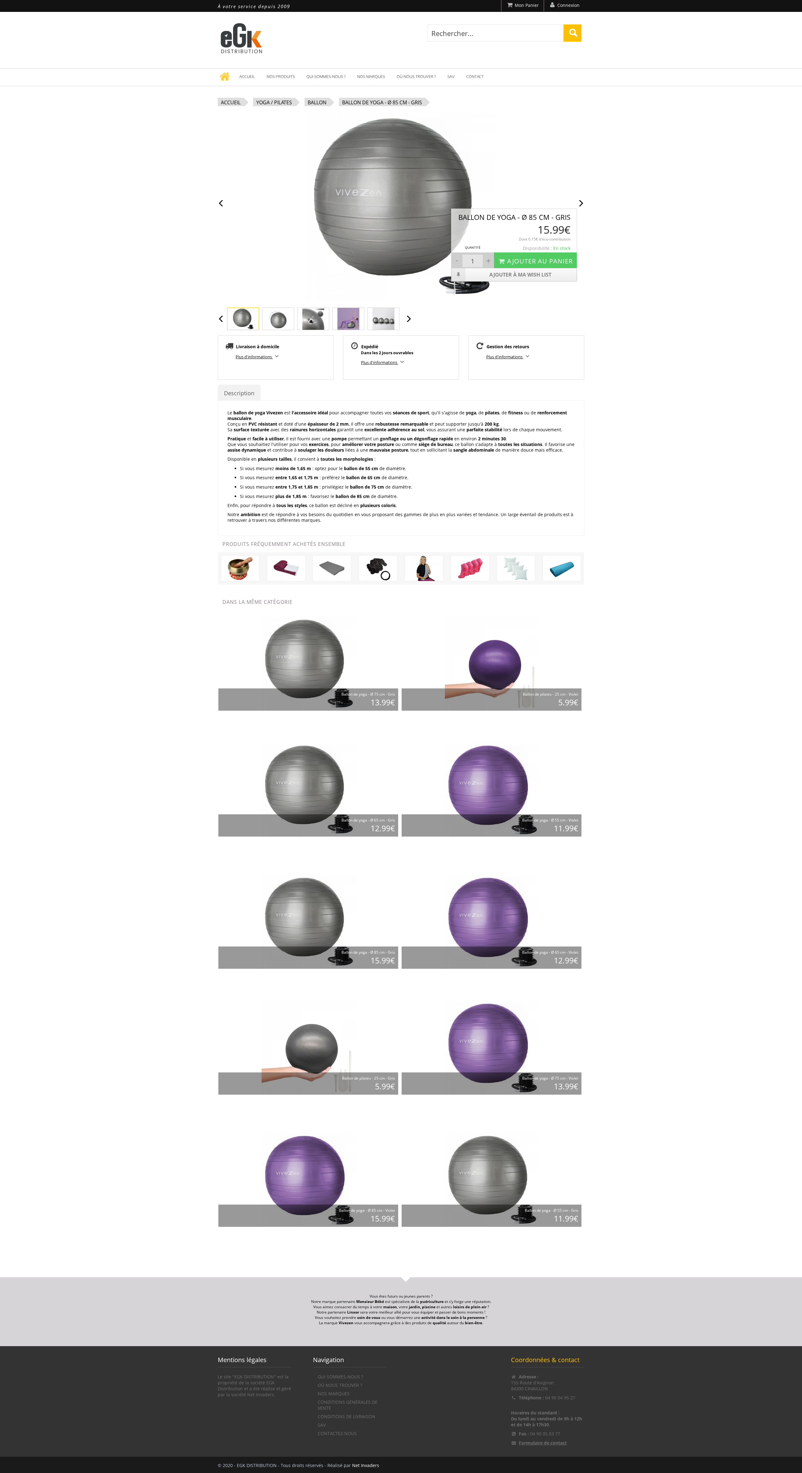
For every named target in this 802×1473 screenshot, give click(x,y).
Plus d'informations (254, 357)
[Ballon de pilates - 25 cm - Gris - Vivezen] (309, 1047)
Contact (475, 76)
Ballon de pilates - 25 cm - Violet (550, 694)
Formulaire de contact (543, 1443)
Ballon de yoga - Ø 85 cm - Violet (367, 1210)
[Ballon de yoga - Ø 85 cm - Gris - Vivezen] (309, 921)
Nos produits (281, 76)
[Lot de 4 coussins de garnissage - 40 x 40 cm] (516, 568)
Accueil (247, 76)
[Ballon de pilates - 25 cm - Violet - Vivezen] (492, 663)
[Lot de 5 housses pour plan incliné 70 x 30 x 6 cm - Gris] (332, 568)
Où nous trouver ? (416, 76)
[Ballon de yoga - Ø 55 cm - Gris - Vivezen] (492, 1179)
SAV (451, 76)
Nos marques (371, 76)
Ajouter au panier (540, 261)
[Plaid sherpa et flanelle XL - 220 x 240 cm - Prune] (286, 568)
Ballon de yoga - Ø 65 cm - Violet (550, 952)
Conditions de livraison (346, 1416)
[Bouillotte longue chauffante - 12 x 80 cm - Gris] (424, 568)
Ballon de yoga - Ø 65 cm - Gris (368, 820)
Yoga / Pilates (274, 102)
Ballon (317, 102)
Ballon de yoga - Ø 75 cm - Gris (368, 694)
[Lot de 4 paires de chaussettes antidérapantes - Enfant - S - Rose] (470, 568)
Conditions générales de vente (348, 1405)
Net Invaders (365, 1465)
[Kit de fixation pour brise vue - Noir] (378, 568)
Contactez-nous (337, 1433)
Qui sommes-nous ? (326, 76)
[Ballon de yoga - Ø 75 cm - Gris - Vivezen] (309, 663)
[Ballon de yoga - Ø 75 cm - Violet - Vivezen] (492, 1047)
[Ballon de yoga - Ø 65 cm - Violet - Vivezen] (492, 921)
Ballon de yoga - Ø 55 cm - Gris (551, 1210)
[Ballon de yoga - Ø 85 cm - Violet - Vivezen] (309, 1179)
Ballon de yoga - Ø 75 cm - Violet (550, 1078)
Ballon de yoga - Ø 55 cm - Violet (550, 820)
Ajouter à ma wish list (520, 274)
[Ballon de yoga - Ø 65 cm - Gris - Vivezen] (309, 789)
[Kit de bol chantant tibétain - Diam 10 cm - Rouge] (240, 568)
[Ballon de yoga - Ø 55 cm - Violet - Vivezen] (492, 789)
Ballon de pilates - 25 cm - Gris (368, 1078)
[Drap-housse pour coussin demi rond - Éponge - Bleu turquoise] (562, 568)
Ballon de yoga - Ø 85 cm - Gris (382, 102)
